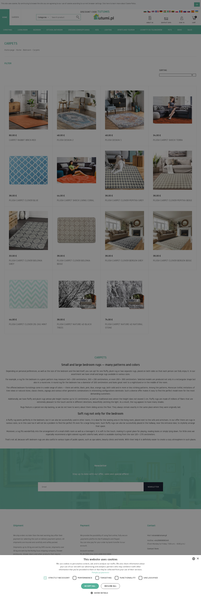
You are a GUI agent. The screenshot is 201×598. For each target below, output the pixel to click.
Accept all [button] (89, 586)
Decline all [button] (110, 586)
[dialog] (100, 576)
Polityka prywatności (100, 572)
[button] (100, 592)
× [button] (198, 559)
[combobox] (193, 558)
